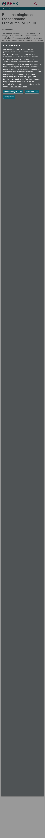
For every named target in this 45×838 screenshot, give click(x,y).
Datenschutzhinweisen (18, 86)
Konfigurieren (9, 97)
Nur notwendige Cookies (13, 92)
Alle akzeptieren (32, 92)
